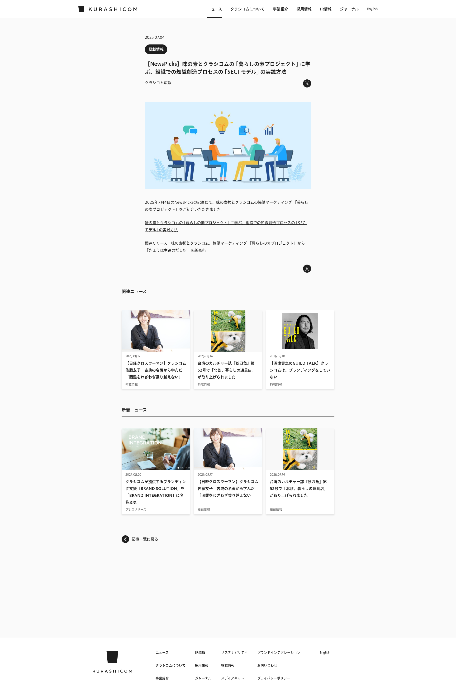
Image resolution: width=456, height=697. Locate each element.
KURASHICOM (112, 662)
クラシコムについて (247, 9)
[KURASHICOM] (108, 9)
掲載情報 (156, 49)
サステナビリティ (234, 652)
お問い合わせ (267, 665)
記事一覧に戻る (145, 539)
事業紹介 (280, 9)
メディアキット (232, 678)
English (372, 9)
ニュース (214, 9)
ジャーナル (349, 9)
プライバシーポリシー (273, 678)
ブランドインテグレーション (278, 652)
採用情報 (304, 9)
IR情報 (326, 9)
